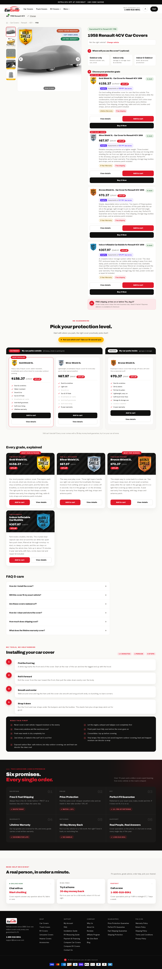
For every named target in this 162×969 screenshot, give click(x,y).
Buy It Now (122, 126)
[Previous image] (21, 59)
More (66, 9)
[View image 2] (11, 43)
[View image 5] (11, 75)
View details (105, 119)
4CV (31, 23)
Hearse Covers (45, 938)
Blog (88, 942)
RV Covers (55, 9)
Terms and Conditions (144, 935)
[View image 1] (11, 32)
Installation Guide (70, 931)
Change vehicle (113, 42)
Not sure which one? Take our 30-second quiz (82, 340)
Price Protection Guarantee (118, 923)
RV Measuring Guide (71, 935)
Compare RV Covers (72, 946)
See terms (128, 88)
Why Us (90, 923)
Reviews (90, 931)
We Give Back (92, 938)
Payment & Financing (72, 938)
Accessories (44, 942)
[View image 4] (11, 64)
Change (33, 16)
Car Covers (28, 9)
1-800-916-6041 (13, 937)
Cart (154, 9)
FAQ (65, 927)
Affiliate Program (93, 935)
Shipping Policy (141, 931)
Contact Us (68, 950)
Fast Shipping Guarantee (117, 931)
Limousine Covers (46, 935)
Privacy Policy (141, 938)
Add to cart (138, 119)
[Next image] (78, 59)
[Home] (7, 23)
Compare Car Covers (72, 942)
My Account (68, 923)
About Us (90, 927)
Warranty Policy (142, 923)
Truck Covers (41, 9)
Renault (24, 23)
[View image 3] (11, 53)
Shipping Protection (115, 935)
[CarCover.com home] (12, 9)
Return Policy (141, 927)
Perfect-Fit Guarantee (116, 927)
